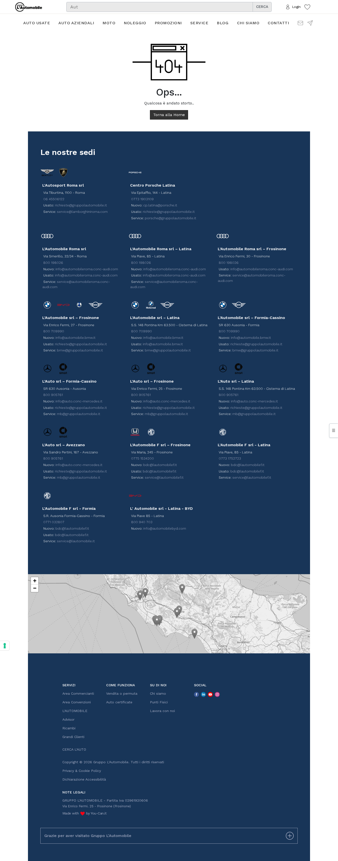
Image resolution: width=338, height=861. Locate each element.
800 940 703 (141, 522)
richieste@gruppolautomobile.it (81, 205)
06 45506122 (53, 199)
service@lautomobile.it (76, 541)
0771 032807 (53, 522)
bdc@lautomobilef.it (160, 465)
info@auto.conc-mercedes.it (78, 401)
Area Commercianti (78, 693)
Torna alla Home (169, 114)
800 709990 (53, 331)
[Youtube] (210, 694)
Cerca (262, 6)
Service (199, 23)
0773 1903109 (142, 199)
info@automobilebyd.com (164, 528)
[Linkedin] (203, 694)
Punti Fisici (159, 702)
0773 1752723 (230, 458)
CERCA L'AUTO (74, 749)
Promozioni (168, 23)
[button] (140, 595)
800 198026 (53, 263)
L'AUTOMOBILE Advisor (74, 715)
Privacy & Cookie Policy (81, 771)
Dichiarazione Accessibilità (84, 779)
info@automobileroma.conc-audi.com (86, 269)
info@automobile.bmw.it (75, 338)
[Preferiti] (307, 7)
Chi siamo (248, 23)
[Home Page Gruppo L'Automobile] (28, 6)
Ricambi (68, 728)
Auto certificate (119, 702)
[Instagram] (217, 694)
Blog (222, 23)
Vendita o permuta (121, 693)
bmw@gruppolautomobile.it (80, 350)
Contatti (278, 23)
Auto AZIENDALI (76, 23)
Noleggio (135, 23)
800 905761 (53, 395)
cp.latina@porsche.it (160, 205)
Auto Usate (36, 23)
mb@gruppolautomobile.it (78, 414)
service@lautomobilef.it (164, 477)
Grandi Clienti (73, 737)
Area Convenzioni (76, 702)
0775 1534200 (142, 458)
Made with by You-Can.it (84, 813)
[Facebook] (196, 694)
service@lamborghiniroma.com (82, 212)
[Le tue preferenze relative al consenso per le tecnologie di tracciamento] (4, 645)
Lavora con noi (162, 711)
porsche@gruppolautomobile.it (170, 218)
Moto (108, 23)
